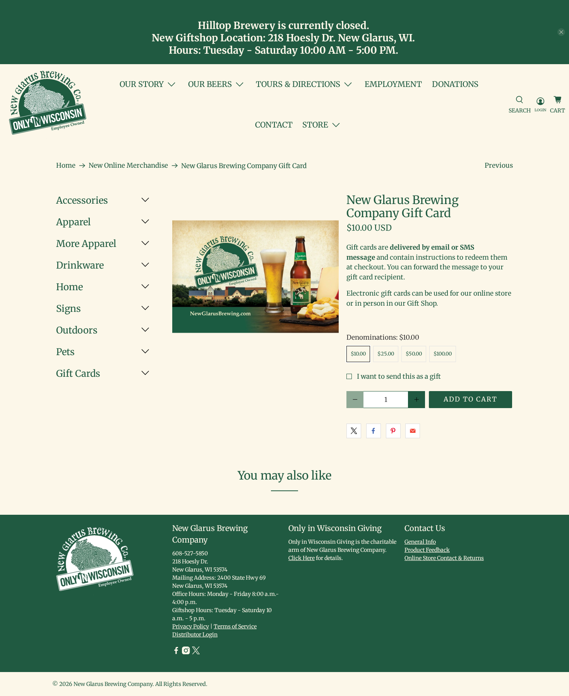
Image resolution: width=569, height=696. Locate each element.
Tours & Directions (298, 84)
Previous (499, 165)
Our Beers (210, 84)
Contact (274, 124)
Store (315, 124)
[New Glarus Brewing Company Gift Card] (255, 277)
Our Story (142, 84)
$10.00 (358, 354)
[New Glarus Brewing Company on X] (196, 652)
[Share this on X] (353, 431)
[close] (561, 32)
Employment (393, 84)
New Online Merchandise (128, 165)
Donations (455, 84)
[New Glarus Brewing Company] (47, 105)
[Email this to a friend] (412, 431)
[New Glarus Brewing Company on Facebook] (176, 652)
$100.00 (443, 354)
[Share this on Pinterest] (393, 431)
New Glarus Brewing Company (113, 684)
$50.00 (414, 354)
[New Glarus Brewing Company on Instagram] (186, 652)
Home (65, 165)
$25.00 (385, 354)
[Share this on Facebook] (373, 431)
